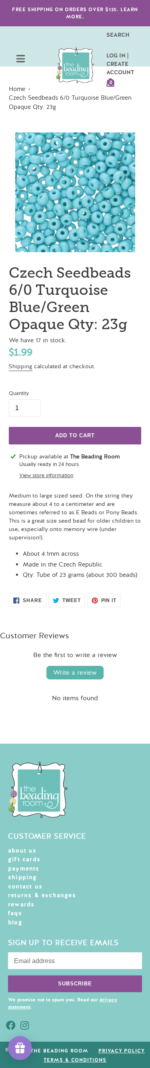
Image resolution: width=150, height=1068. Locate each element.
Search (118, 34)
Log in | (117, 55)
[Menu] (20, 59)
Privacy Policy (121, 1051)
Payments (24, 869)
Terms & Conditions (75, 1060)
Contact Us (25, 886)
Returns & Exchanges (42, 895)
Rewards (21, 904)
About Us (22, 851)
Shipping (20, 366)
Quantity (19, 393)
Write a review (75, 672)
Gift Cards (24, 859)
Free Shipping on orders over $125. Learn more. (75, 13)
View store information (46, 475)
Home (17, 89)
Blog (15, 922)
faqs (15, 913)
